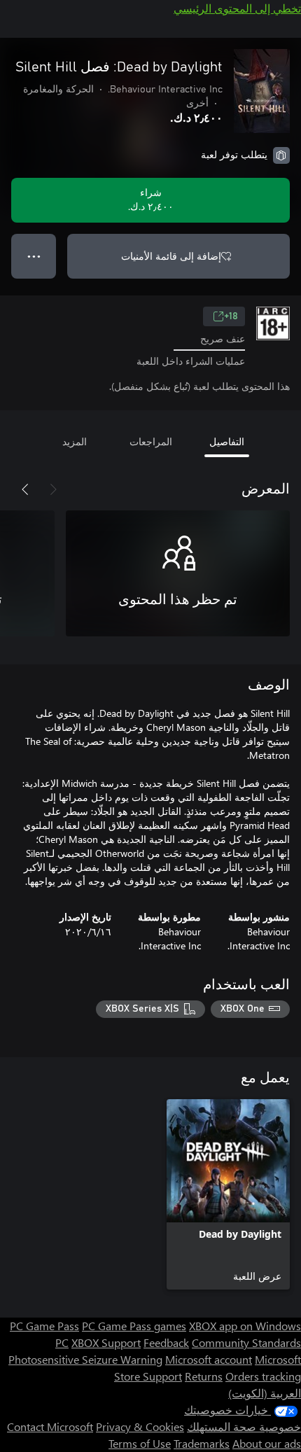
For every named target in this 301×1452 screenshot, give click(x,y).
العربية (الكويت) (264, 1392)
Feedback (166, 1342)
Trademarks (202, 1443)
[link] (228, 1194)
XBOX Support (106, 1342)
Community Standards (246, 1342)
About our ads (266, 1443)
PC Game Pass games (134, 1325)
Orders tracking (263, 1376)
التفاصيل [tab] (226, 441)
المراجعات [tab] (151, 441)
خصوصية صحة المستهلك (244, 1426)
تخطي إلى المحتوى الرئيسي (237, 8)
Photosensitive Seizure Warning (85, 1359)
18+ (231, 316)
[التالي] (25, 489)
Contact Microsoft (50, 1426)
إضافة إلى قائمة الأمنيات (171, 256)
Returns (204, 1376)
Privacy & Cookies (140, 1426)
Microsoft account (208, 1359)
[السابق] (53, 489)
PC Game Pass (44, 1325)
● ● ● (34, 256)
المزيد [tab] (74, 441)
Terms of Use (139, 1443)
